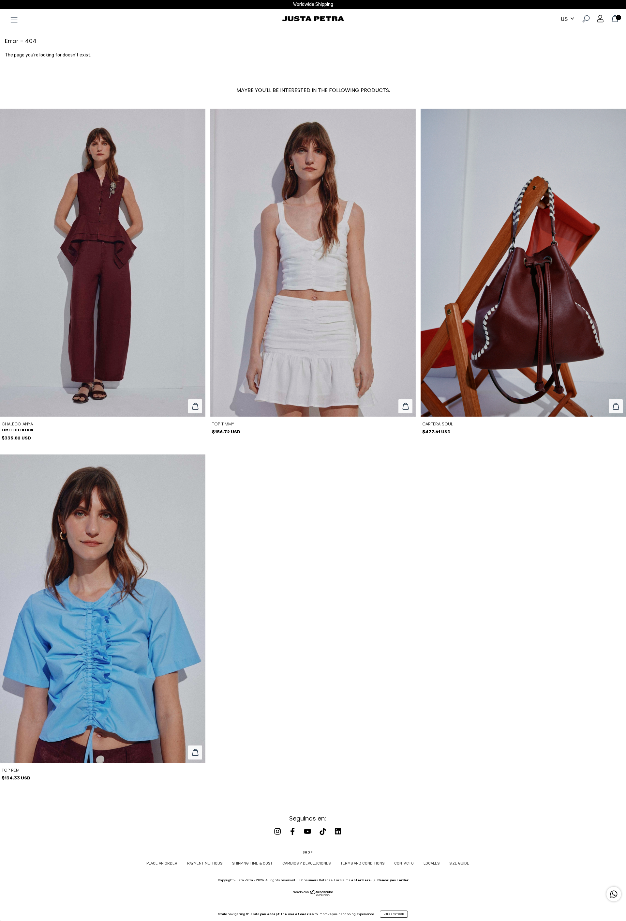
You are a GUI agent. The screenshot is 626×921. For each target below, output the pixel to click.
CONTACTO (404, 863)
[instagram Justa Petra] (278, 831)
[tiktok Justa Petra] (323, 831)
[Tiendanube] (313, 895)
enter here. (361, 880)
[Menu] (12, 21)
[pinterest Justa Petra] (338, 831)
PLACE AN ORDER (161, 863)
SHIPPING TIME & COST (252, 863)
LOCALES (432, 863)
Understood (393, 914)
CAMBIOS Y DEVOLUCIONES (306, 863)
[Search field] (585, 20)
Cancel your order (393, 880)
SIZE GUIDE (459, 863)
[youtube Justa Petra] (308, 831)
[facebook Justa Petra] (293, 831)
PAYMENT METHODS (204, 863)
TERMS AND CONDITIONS (362, 863)
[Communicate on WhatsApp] (613, 894)
